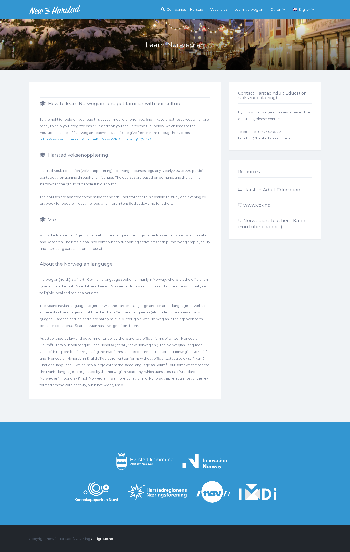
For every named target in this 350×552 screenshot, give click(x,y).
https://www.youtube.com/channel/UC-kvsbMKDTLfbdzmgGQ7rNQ (95, 139)
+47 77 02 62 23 (269, 131)
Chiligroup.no (102, 539)
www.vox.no (257, 205)
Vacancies (218, 9)
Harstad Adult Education (271, 190)
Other (275, 9)
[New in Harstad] (55, 9)
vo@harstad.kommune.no (270, 138)
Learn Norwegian (248, 9)
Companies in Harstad (185, 9)
